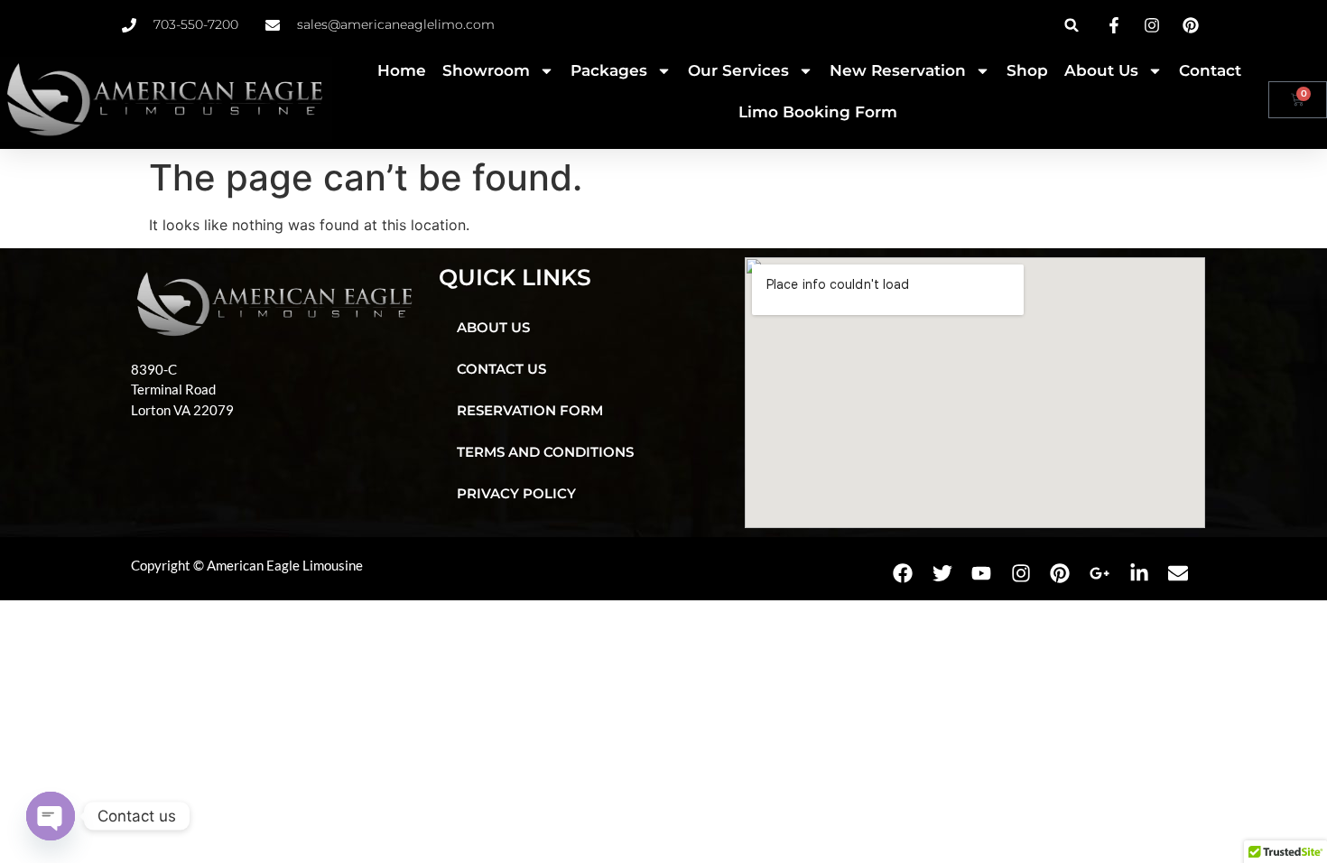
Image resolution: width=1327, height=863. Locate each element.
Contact (1210, 70)
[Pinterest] (1061, 573)
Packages (609, 70)
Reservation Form (530, 410)
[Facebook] (903, 573)
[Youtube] (981, 573)
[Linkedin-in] (1139, 573)
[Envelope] (1178, 573)
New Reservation (898, 70)
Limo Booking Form (817, 112)
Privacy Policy (516, 493)
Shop (1027, 70)
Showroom (486, 70)
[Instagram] (1021, 573)
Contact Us (501, 368)
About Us (1101, 70)
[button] (1072, 25)
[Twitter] (942, 573)
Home (401, 70)
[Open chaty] (50, 816)
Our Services (738, 70)
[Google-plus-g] (1099, 573)
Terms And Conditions (545, 451)
